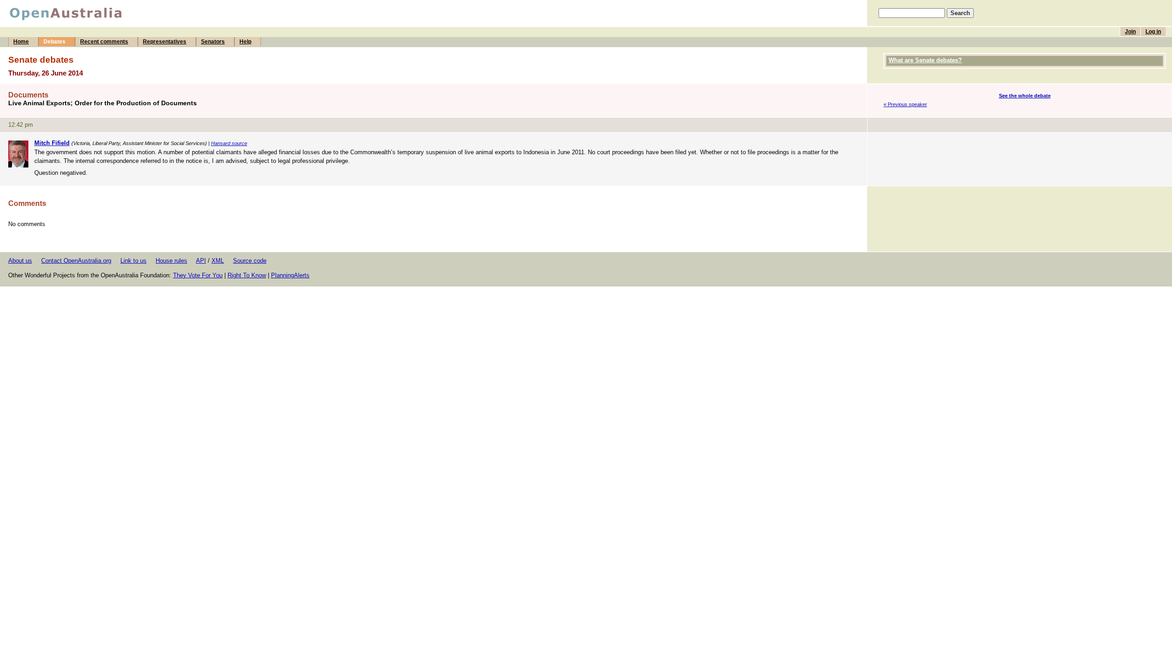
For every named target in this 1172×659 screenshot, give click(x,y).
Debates (54, 41)
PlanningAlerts (290, 275)
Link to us (133, 260)
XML (218, 260)
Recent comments (104, 41)
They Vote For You (197, 275)
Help (245, 41)
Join (1130, 31)
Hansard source (229, 143)
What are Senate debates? (925, 60)
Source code (249, 260)
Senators (213, 41)
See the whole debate (1025, 95)
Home (21, 41)
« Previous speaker (905, 104)
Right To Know (247, 275)
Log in (1153, 31)
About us (20, 260)
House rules (171, 260)
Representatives (164, 41)
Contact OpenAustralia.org (76, 260)
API (201, 260)
